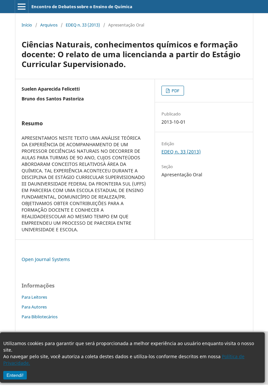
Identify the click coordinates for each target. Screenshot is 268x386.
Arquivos (49, 25)
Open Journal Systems (46, 259)
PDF (175, 91)
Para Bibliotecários (40, 317)
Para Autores (34, 307)
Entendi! (15, 375)
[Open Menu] (21, 6)
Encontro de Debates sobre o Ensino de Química (81, 6)
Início (27, 25)
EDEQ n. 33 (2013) (83, 25)
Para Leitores (34, 297)
